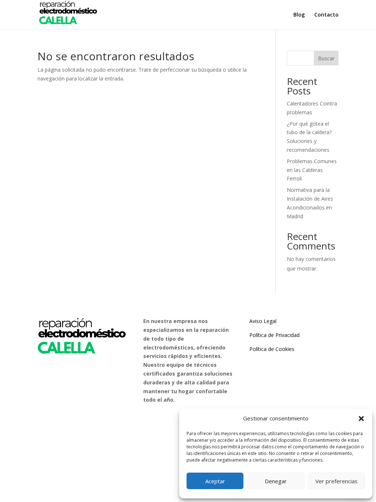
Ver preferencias (336, 481)
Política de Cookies (271, 348)
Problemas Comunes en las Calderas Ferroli (312, 170)
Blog (299, 15)
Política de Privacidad (274, 334)
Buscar (326, 58)
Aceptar (215, 481)
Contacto (326, 15)
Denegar (276, 481)
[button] (361, 418)
